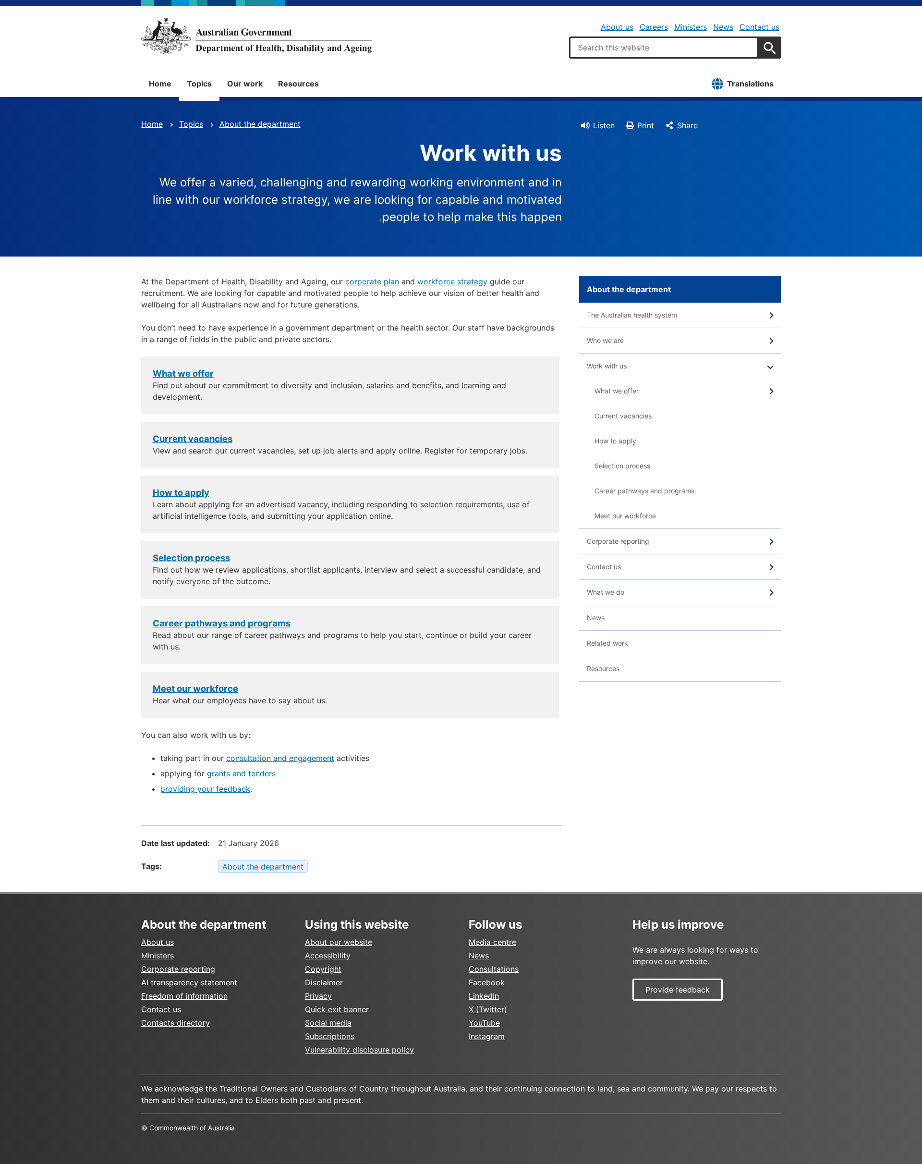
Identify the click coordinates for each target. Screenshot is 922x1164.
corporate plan (372, 281)
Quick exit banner (337, 1009)
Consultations (494, 969)
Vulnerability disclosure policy (359, 1049)
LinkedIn (484, 996)
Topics (199, 83)
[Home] (256, 35)
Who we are (605, 340)
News (723, 27)
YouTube (484, 1023)
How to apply (181, 492)
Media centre (492, 942)
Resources (298, 83)
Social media (328, 1023)
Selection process (191, 557)
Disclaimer (324, 982)
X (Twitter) (488, 1009)
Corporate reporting (618, 541)
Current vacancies (192, 438)
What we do (605, 592)
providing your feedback (205, 789)
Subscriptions (329, 1036)
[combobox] (663, 48)
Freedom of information (184, 996)
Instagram (487, 1036)
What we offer (183, 373)
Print (645, 125)
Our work (245, 83)
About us (617, 27)
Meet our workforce (195, 688)
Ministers (690, 27)
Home (160, 83)
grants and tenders (241, 773)
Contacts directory (175, 1023)
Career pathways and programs (222, 623)
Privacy (318, 996)
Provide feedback (677, 989)
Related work (607, 643)
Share (687, 125)
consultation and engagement (280, 758)
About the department (260, 124)
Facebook (487, 982)
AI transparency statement (189, 982)
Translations (750, 83)
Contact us (759, 27)
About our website (338, 942)
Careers (654, 27)
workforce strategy (452, 281)
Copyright (323, 969)
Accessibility (328, 955)
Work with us (607, 366)
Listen (604, 125)
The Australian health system (632, 315)
